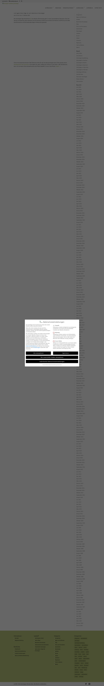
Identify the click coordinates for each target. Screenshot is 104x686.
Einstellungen (36, 347)
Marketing (57, 332)
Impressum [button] (59, 364)
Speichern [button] (65, 353)
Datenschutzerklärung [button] (52, 364)
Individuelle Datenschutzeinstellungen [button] (52, 361)
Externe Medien (58, 341)
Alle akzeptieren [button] (38, 353)
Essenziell (57, 325)
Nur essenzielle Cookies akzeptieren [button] (52, 357)
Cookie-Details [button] (45, 364)
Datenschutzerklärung (31, 346)
